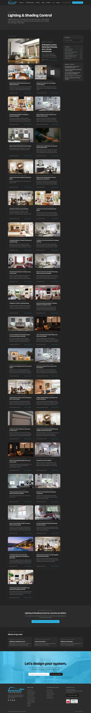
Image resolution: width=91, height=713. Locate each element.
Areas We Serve (50, 697)
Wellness (29, 703)
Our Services (30, 690)
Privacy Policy (80, 711)
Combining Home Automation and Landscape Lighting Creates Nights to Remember (19, 556)
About (43, 2)
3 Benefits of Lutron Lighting (43, 460)
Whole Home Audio (31, 697)
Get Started (77, 2)
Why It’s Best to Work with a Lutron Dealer (20, 146)
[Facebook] (8, 700)
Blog (54, 2)
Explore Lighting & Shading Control (45, 621)
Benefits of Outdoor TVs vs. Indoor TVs (73, 75)
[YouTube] (14, 700)
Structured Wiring (30, 693)
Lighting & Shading (31, 701)
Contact (58, 2)
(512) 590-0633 (66, 2)
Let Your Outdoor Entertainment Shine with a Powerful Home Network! (72, 73)
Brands (37, 2)
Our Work (48, 2)
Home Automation (30, 699)
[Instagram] (10, 700)
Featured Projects (50, 693)
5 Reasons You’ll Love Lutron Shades (18, 209)
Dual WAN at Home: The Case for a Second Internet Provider (72, 67)
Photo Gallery (49, 695)
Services (21, 2)
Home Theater (30, 695)
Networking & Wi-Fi (31, 691)
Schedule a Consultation (39, 674)
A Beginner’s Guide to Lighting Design (19, 303)
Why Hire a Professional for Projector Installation (72, 78)
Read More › (54, 60)
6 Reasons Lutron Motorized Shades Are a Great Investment (49, 48)
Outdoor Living (50, 691)
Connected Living (30, 2)
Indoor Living (49, 690)
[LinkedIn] (12, 700)
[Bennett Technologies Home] (12, 2)
